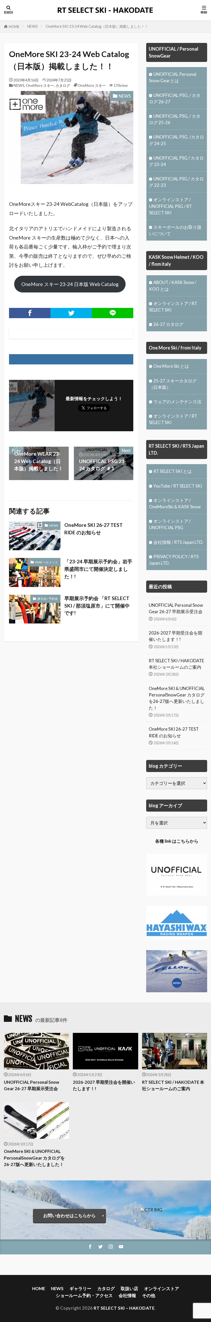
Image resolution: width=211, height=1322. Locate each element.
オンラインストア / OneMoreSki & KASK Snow (175, 503)
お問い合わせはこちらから (69, 1215)
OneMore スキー (40, 85)
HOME (14, 26)
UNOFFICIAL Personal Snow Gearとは (172, 77)
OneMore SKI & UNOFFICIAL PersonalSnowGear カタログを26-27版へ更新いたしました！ (177, 698)
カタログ (63, 85)
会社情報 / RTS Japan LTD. (178, 542)
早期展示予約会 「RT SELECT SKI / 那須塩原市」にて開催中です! (97, 605)
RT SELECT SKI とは (172, 471)
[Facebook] (29, 313)
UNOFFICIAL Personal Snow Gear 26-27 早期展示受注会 (176, 608)
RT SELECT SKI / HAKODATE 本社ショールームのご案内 (176, 664)
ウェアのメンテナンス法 (177, 401)
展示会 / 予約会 (47, 599)
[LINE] (112, 313)
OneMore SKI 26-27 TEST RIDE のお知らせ (93, 528)
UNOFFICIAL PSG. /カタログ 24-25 (176, 140)
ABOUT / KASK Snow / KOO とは (172, 285)
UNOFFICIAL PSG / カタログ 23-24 (176, 161)
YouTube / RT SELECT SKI (177, 486)
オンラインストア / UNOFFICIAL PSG (170, 524)
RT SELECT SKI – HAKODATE (124, 1308)
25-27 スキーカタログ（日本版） (173, 384)
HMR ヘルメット (46, 562)
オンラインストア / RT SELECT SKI (173, 307)
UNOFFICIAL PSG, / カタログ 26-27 (174, 98)
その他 (148, 1295)
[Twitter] (71, 313)
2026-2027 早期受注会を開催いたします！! (175, 636)
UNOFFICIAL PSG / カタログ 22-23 (176, 182)
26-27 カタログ (168, 324)
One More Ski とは (171, 366)
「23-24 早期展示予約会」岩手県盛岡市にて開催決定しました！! (98, 568)
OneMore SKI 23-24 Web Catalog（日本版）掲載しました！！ (97, 26)
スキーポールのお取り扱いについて (175, 230)
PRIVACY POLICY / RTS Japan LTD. (174, 560)
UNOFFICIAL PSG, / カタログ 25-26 (174, 119)
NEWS (32, 26)
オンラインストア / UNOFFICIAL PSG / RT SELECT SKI (170, 206)
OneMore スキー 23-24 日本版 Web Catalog (70, 284)
